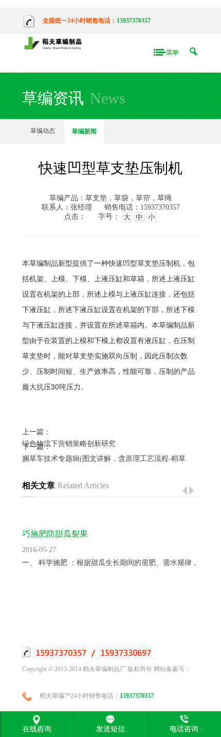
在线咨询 (37, 729)
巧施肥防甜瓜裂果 (55, 533)
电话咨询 (184, 729)
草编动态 (42, 130)
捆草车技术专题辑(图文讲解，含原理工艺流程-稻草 (104, 458)
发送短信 (110, 729)
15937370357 (134, 20)
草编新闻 (84, 131)
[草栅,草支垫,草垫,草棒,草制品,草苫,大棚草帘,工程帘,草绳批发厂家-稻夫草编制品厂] (55, 44)
